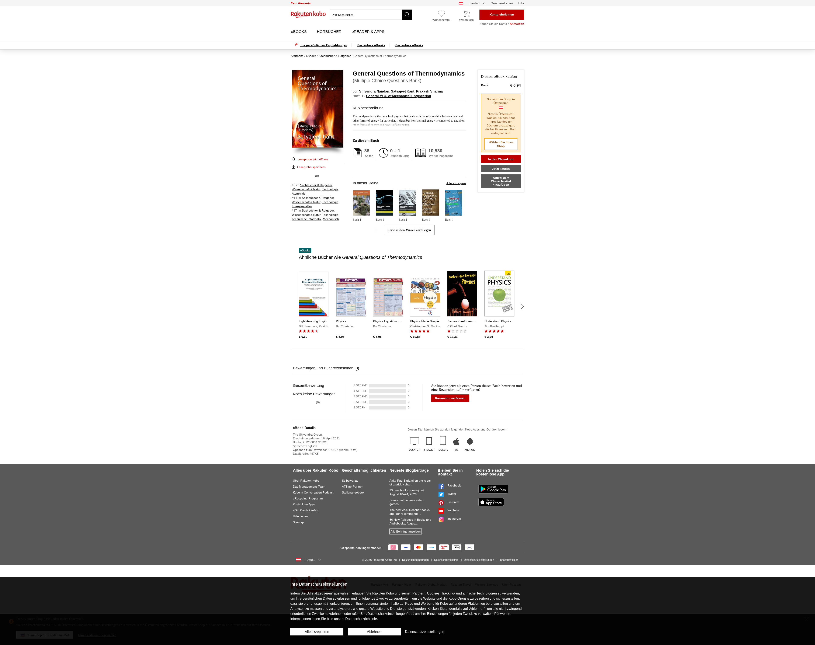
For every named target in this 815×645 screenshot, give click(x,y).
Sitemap (298, 522)
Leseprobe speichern (311, 167)
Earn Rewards (301, 3)
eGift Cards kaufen (305, 510)
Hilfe (521, 3)
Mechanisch (331, 219)
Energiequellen (302, 206)
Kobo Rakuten (308, 14)
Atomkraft (298, 193)
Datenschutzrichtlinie (446, 559)
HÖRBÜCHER (330, 31)
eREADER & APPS (368, 31)
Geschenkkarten (502, 3)
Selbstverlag (350, 480)
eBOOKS (299, 31)
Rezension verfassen (450, 398)
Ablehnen (374, 632)
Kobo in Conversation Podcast (313, 492)
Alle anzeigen (456, 183)
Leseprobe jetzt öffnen (313, 159)
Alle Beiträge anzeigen (406, 531)
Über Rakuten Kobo (306, 480)
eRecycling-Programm (308, 498)
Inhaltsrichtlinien (509, 559)
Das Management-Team (309, 486)
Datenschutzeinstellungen (479, 559)
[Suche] (407, 15)
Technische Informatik (306, 219)
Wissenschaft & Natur (306, 189)
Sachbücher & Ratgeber (316, 185)
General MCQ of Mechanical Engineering (398, 96)
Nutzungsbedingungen (415, 559)
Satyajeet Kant (402, 91)
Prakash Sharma (429, 91)
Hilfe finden (300, 516)
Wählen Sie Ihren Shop (501, 144)
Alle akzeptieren (317, 632)
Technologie (330, 189)
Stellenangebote (353, 492)
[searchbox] (371, 15)
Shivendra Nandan (374, 91)
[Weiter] (522, 306)
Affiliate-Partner (352, 486)
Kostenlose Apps (304, 504)
